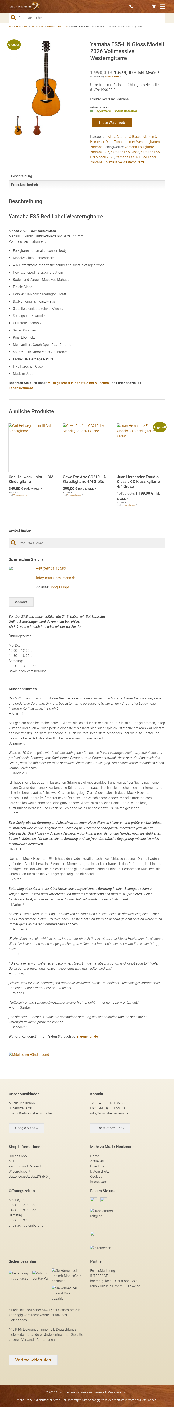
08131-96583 (132, 6)
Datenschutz (99, 1171)
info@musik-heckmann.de (56, 578)
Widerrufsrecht (19, 1171)
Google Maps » (26, 1128)
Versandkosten (112, 77)
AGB (12, 1161)
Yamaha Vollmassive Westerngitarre (117, 162)
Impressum (98, 1182)
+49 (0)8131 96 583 (51, 569)
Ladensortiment (21, 388)
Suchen (15, 17)
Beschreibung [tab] (21, 176)
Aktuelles (97, 1161)
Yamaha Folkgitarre (139, 147)
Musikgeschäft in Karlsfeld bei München (78, 383)
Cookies (96, 1176)
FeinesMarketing (102, 1271)
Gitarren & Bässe (128, 137)
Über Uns (97, 1166)
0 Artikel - (155, 6)
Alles (111, 137)
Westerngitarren (148, 142)
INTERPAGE (99, 1276)
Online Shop (37, 26)
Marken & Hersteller (57, 26)
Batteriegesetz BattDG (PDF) (30, 1176)
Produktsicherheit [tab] (24, 185)
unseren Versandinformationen (32, 1340)
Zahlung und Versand (25, 1166)
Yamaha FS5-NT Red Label (136, 157)
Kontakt (21, 602)
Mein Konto (147, 6)
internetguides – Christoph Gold (114, 1281)
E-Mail (140, 6)
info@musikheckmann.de (109, 1113)
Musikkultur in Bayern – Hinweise (115, 1286)
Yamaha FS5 (99, 152)
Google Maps (60, 587)
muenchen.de (87, 1037)
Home (94, 1156)
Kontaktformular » (110, 1128)
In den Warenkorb (112, 123)
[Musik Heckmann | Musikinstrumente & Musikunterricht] (25, 6)
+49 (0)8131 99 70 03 (113, 1108)
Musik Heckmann (18, 26)
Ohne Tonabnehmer (120, 142)
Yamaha (96, 147)
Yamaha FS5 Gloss (125, 152)
